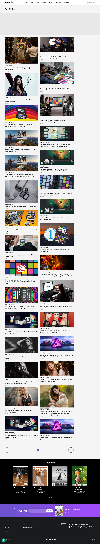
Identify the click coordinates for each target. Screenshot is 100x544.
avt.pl (90, 527)
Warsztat (51, 2)
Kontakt (6, 524)
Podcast (92, 2)
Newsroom (7, 527)
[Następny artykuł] (71, 450)
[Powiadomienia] (4, 540)
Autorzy (6, 529)
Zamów (50, 497)
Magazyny (66, 2)
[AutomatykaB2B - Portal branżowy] (51, 539)
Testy (32, 2)
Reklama (6, 525)
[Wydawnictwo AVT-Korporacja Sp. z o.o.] (63, 526)
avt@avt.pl (91, 526)
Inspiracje (44, 2)
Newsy (26, 2)
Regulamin (25, 524)
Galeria (42, 524)
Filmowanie (58, 2)
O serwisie (7, 531)
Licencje (25, 525)
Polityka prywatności (27, 527)
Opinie (37, 2)
